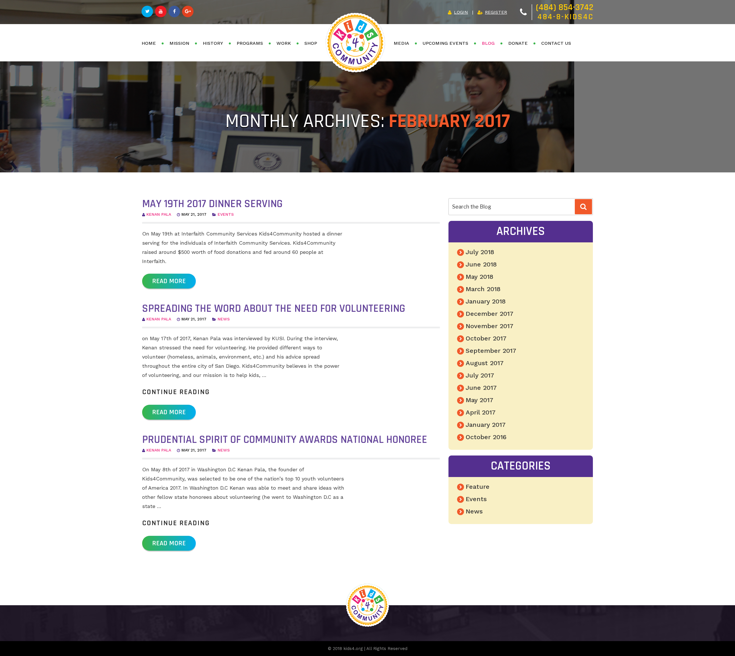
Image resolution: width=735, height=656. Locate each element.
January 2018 (486, 301)
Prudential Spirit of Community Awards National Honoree (284, 440)
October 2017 (486, 338)
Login (461, 12)
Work (283, 43)
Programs (250, 43)
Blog (488, 43)
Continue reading (176, 392)
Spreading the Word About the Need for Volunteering (273, 309)
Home (149, 43)
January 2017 (486, 424)
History (213, 43)
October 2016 (486, 437)
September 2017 (491, 350)
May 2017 (479, 400)
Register (496, 12)
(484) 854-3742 (564, 7)
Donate (518, 43)
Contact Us (556, 43)
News (224, 319)
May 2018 (479, 276)
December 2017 (489, 313)
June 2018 (481, 264)
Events (226, 214)
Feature (478, 486)
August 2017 (485, 363)
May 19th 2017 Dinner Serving (212, 204)
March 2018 (483, 289)
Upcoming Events (445, 43)
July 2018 (480, 252)
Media (401, 43)
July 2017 (480, 375)
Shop (310, 43)
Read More (169, 281)
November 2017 (489, 326)
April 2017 (481, 412)
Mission (179, 43)
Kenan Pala (158, 214)
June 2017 (481, 387)
